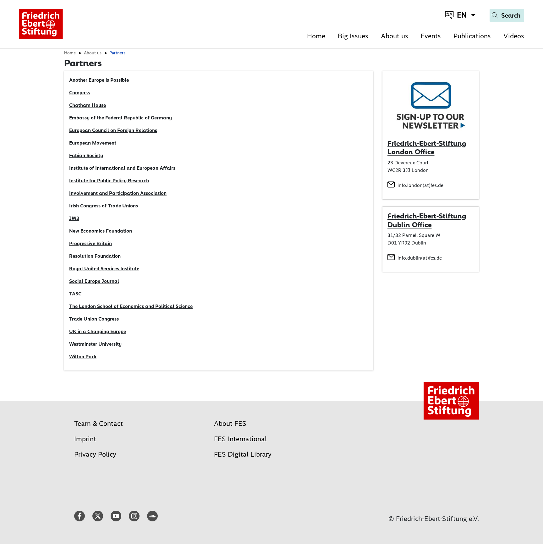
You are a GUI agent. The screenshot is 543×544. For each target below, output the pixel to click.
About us (394, 36)
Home (316, 36)
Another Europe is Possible (99, 80)
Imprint (85, 439)
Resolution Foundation (95, 256)
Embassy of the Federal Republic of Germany (120, 118)
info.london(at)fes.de (420, 185)
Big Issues (353, 36)
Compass (79, 93)
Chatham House (87, 105)
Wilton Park (82, 357)
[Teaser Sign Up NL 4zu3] (430, 105)
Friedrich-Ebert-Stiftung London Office (426, 148)
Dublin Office (409, 224)
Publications (472, 36)
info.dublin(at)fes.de (420, 258)
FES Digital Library (243, 454)
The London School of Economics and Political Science (131, 306)
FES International (240, 439)
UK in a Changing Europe (97, 331)
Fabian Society (86, 155)
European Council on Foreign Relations (113, 130)
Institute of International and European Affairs (122, 168)
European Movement (92, 143)
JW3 (74, 218)
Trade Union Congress (94, 319)
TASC (75, 294)
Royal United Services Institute (104, 269)
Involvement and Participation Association (118, 193)
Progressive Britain (90, 243)
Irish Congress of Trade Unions (103, 206)
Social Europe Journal (94, 281)
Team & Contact (98, 423)
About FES (230, 423)
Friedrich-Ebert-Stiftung (426, 216)
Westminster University (95, 344)
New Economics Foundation (100, 231)
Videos (513, 36)
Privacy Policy (95, 454)
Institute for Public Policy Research (109, 181)
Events (431, 36)
